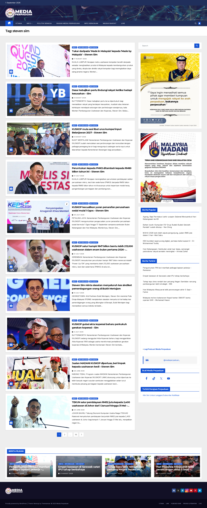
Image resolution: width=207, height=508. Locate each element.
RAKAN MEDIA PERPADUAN (68, 23)
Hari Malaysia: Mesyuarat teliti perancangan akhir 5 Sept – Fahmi (175, 469)
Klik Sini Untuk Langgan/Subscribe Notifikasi (161, 395)
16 (76, 434)
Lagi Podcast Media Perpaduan (157, 349)
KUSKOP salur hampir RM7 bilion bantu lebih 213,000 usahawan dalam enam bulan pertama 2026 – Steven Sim (102, 250)
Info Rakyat (93, 47)
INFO (29, 23)
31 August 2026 (17, 473)
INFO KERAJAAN (91, 23)
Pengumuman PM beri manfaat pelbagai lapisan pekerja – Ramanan (29, 469)
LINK (167, 503)
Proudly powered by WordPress (16, 503)
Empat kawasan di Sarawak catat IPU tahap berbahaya (166, 276)
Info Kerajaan (83, 47)
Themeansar (46, 503)
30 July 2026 (79, 215)
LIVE (123, 23)
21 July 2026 (79, 254)
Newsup (36, 503)
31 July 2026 (79, 176)
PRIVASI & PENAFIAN (190, 503)
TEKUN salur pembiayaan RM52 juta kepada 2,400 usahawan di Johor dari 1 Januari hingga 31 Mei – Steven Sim (101, 406)
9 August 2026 (80, 98)
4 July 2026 (78, 332)
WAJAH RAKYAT (109, 23)
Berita (75, 47)
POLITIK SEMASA (44, 23)
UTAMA (19, 23)
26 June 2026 (79, 410)
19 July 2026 (79, 293)
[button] (195, 23)
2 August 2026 (80, 137)
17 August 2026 (80, 59)
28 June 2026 (79, 371)
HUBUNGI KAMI (176, 503)
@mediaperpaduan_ (172, 360)
